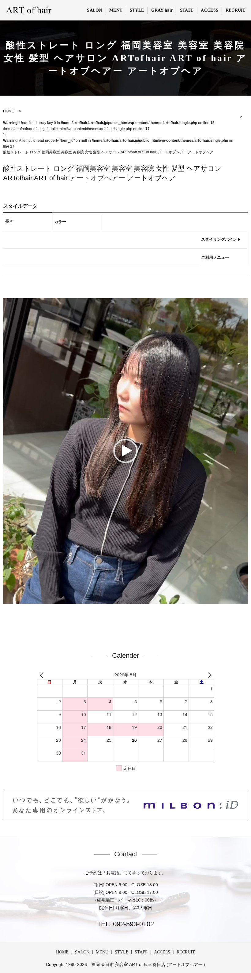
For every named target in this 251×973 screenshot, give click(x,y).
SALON (94, 10)
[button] (125, 451)
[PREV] (42, 675)
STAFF (187, 10)
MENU (115, 10)
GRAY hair (162, 10)
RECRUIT (235, 10)
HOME (62, 952)
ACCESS (209, 10)
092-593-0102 (132, 924)
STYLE (137, 10)
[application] (125, 451)
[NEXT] (208, 675)
